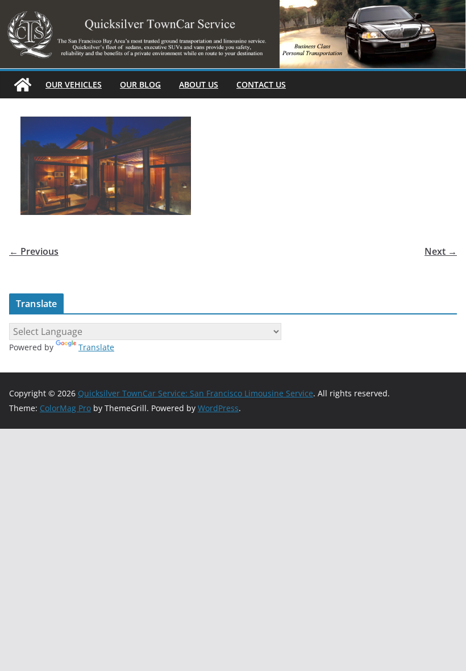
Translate (96, 347)
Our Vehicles (73, 84)
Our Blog (140, 84)
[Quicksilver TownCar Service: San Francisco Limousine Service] (22, 84)
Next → (441, 251)
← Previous (34, 251)
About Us (198, 84)
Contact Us (261, 84)
